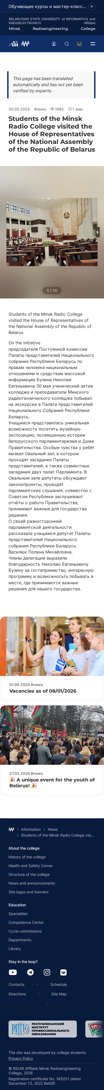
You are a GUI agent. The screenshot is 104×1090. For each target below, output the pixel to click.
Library (15, 948)
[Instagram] (47, 972)
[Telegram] (30, 972)
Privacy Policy (21, 1058)
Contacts (16, 984)
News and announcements (32, 883)
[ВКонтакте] (63, 973)
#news (40, 109)
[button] (97, 232)
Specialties (18, 913)
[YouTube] (13, 972)
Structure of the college (29, 874)
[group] (43, 1029)
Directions (17, 994)
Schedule (58, 984)
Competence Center (26, 922)
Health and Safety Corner (31, 865)
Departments (20, 940)
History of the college (27, 857)
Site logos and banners (29, 892)
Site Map (59, 994)
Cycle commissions (25, 931)
